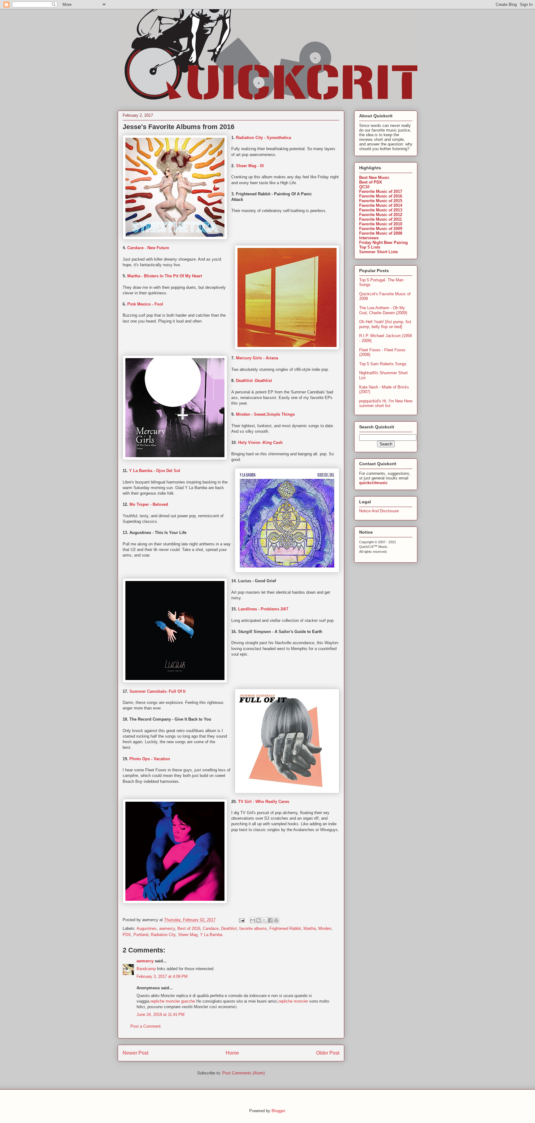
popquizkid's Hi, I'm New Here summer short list (385, 403)
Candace (211, 928)
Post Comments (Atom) (243, 1073)
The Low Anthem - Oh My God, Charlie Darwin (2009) (383, 310)
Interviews (369, 238)
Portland (140, 934)
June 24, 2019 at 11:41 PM (161, 1014)
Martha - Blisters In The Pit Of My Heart (164, 276)
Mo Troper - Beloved (148, 504)
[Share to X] (264, 920)
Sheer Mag (188, 934)
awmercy (167, 928)
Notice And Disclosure (379, 511)
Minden (324, 928)
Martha (309, 928)
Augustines (147, 928)
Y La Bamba (211, 934)
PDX (127, 934)
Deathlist (229, 928)
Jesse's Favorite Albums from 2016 (178, 127)
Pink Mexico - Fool (145, 304)
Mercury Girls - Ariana (257, 358)
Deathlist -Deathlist (254, 380)
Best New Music (374, 177)
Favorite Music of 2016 (380, 196)
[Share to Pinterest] (276, 920)
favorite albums (253, 928)
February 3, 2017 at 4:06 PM (162, 976)
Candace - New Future (148, 247)
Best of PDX (370, 182)
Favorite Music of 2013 (380, 210)
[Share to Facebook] (270, 920)
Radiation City (163, 934)
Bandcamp (146, 968)
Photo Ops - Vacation (149, 759)
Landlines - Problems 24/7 (263, 609)
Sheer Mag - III (250, 165)
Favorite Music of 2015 (380, 200)
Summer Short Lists (378, 251)
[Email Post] (241, 919)
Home (232, 1053)
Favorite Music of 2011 (380, 219)
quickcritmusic (373, 482)
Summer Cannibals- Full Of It (157, 691)
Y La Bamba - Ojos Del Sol (154, 470)
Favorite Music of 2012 (380, 214)
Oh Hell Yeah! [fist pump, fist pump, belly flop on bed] (385, 324)
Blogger (278, 1110)
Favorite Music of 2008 (380, 233)
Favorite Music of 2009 (380, 228)
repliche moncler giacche (172, 1001)
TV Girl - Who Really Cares (263, 801)
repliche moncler (294, 1001)
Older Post (327, 1053)
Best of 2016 (188, 928)
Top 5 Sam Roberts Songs (383, 364)
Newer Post (135, 1053)
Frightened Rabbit (285, 928)
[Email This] (253, 920)
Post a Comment (145, 1026)
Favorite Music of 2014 (380, 205)
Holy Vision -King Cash (260, 442)
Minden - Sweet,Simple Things (266, 414)
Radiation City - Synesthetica (263, 137)
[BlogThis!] (258, 920)
